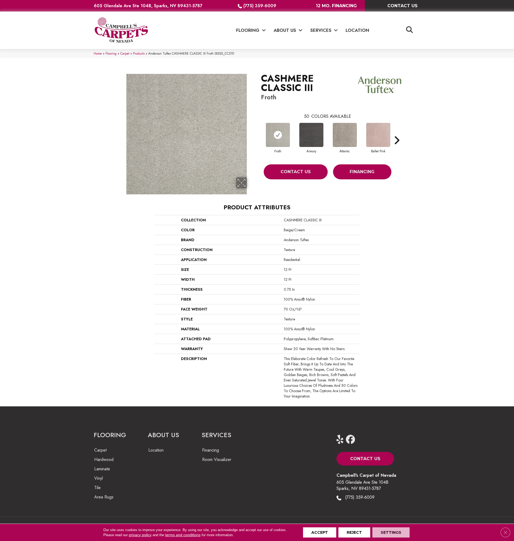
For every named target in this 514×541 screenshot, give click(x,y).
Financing (362, 171)
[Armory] (311, 135)
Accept (319, 532)
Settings (391, 532)
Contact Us (296, 171)
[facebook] (351, 439)
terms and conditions (183, 535)
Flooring (110, 53)
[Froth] (277, 135)
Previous (258, 132)
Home (98, 53)
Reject (354, 532)
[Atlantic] (344, 135)
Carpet (124, 53)
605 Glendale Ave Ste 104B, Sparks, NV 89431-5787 (148, 6)
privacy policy (140, 535)
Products (139, 53)
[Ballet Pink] (378, 135)
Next (397, 132)
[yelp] (342, 439)
